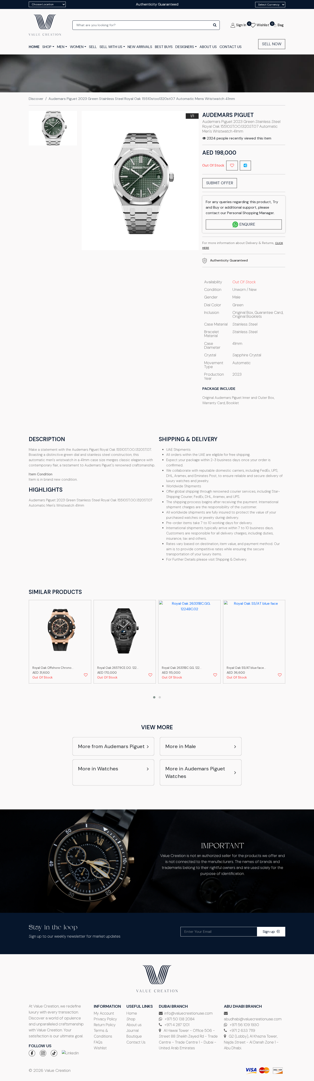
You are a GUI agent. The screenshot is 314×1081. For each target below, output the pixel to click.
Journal (132, 1030)
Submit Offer (219, 182)
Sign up (269, 931)
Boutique (134, 1036)
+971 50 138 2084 (179, 1018)
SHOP (46, 46)
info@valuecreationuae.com (188, 1013)
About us (134, 1024)
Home (131, 1013)
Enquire (247, 224)
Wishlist (100, 1047)
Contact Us (136, 1042)
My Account (104, 1013)
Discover (36, 98)
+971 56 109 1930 (244, 1024)
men (60, 46)
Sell (93, 46)
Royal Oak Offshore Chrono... (53, 668)
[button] (154, 697)
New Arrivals (140, 46)
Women (76, 46)
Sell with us (111, 46)
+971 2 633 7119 (241, 1030)
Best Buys (164, 46)
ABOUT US (208, 46)
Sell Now (271, 43)
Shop (130, 1018)
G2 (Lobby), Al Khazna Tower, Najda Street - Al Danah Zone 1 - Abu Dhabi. (251, 1042)
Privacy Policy (105, 1018)
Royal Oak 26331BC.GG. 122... (182, 668)
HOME (34, 46)
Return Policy (105, 1024)
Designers (184, 46)
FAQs (98, 1042)
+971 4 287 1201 (176, 1024)
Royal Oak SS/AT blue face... (246, 668)
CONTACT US (231, 46)
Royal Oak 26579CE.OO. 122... (118, 668)
